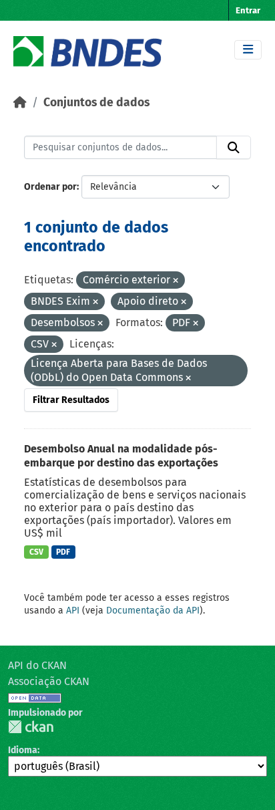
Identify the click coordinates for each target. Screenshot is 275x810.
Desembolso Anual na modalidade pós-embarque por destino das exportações (121, 455)
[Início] (20, 103)
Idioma (22, 750)
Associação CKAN (48, 681)
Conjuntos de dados (96, 103)
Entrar (248, 10)
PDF (63, 552)
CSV (36, 552)
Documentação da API (153, 610)
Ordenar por (50, 186)
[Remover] (175, 281)
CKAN (30, 727)
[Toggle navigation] (248, 49)
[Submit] (233, 148)
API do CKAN (37, 665)
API (72, 610)
